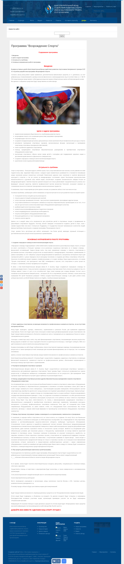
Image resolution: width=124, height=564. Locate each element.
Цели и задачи (43, 531)
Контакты (93, 20)
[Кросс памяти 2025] (59, 530)
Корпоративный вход (42, 561)
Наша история (43, 529)
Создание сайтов (13, 552)
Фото (32, 20)
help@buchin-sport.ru (17, 15)
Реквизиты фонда (44, 533)
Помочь (58, 20)
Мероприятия (98, 6)
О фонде (21, 20)
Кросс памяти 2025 (65, 529)
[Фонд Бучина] (63, 9)
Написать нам (111, 6)
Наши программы (81, 526)
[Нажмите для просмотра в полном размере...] (48, 105)
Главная (88, 6)
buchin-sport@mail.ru (17, 11)
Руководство (43, 526)
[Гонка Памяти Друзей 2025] (59, 539)
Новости (49, 20)
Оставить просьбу (71, 20)
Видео (40, 20)
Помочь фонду (80, 533)
